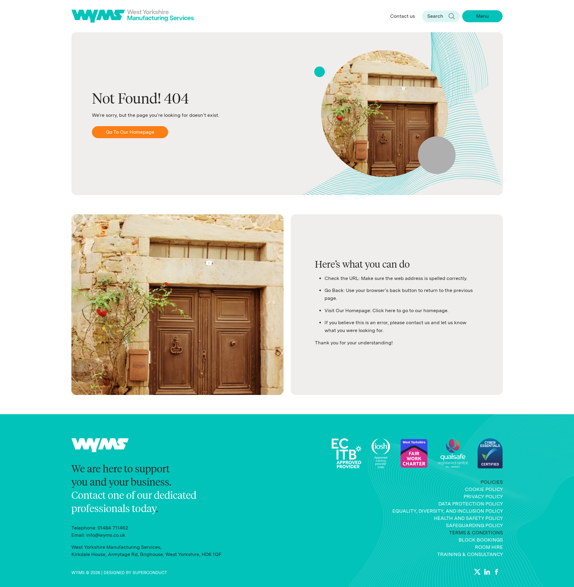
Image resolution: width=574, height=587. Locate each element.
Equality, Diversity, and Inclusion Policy (447, 511)
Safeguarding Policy (474, 525)
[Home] (135, 16)
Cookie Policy (484, 489)
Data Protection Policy (470, 504)
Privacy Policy (483, 496)
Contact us (402, 16)
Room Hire (489, 547)
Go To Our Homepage (130, 132)
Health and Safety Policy (468, 518)
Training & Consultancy (470, 554)
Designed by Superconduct (135, 572)
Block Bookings (481, 540)
